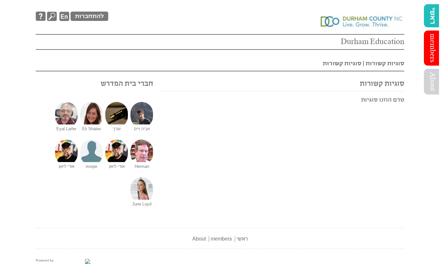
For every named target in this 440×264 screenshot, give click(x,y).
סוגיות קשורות (385, 63)
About (432, 81)
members (432, 48)
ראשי (432, 15)
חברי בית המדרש (126, 84)
